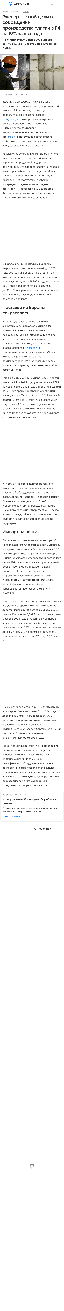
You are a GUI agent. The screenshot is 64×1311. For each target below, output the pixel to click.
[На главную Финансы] (20, 4)
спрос (11, 136)
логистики (33, 347)
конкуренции (10, 119)
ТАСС (26, 11)
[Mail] (10, 4)
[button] (32, 72)
